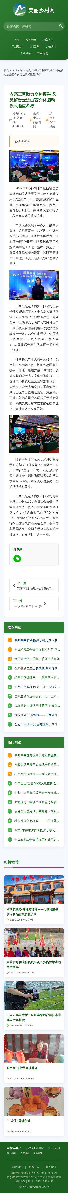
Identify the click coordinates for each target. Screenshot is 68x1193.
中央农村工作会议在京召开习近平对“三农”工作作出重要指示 (37, 839)
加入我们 (50, 1167)
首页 (17, 39)
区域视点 (17, 46)
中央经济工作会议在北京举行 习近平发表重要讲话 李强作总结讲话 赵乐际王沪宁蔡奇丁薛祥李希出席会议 (37, 649)
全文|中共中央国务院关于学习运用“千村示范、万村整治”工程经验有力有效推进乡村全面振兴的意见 (37, 830)
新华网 (37, 1153)
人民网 (24, 1153)
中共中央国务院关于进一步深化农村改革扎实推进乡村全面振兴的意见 (37, 793)
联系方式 (34, 1167)
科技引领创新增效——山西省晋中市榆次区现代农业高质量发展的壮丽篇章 (37, 821)
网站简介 (17, 1167)
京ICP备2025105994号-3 (34, 1187)
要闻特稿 (31, 39)
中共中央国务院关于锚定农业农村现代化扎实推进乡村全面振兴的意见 (37, 755)
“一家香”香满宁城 (18, 1121)
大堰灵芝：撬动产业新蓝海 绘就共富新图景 (37, 706)
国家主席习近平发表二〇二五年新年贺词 (37, 696)
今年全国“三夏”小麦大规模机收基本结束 (36, 783)
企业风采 (25, 53)
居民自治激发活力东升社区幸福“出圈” (35, 811)
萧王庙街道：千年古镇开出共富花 (37, 659)
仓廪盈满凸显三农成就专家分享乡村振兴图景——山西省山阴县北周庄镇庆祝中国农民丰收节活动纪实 (37, 764)
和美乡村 (48, 39)
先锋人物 (51, 46)
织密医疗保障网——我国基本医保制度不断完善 (37, 677)
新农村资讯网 (35, 1148)
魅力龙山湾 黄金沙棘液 (22, 1068)
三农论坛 (42, 53)
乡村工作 (34, 46)
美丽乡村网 (41, 10)
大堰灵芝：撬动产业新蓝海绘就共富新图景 (37, 802)
